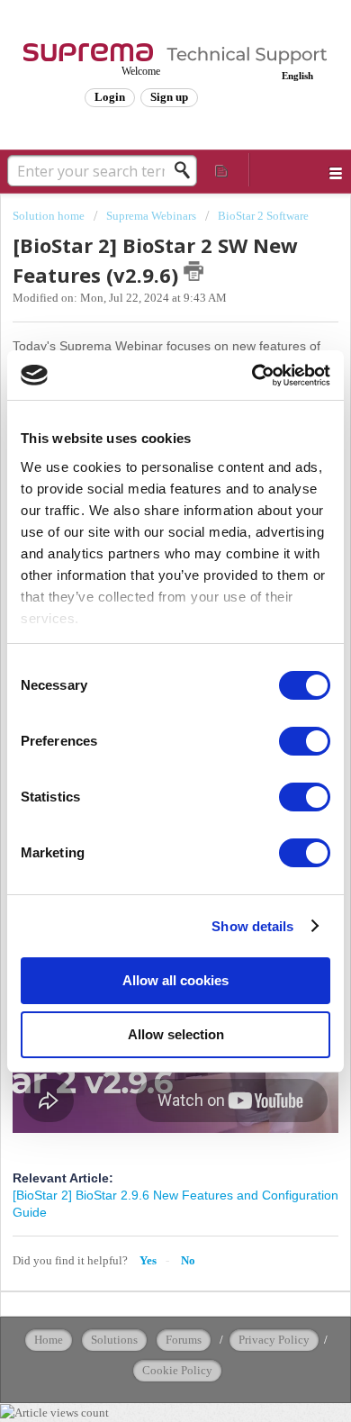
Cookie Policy (177, 1370)
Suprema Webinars (151, 215)
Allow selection (176, 1034)
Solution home (50, 215)
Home (48, 1339)
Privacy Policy (274, 1339)
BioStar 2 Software (263, 215)
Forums (184, 1339)
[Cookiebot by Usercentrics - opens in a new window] (252, 375)
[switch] (304, 741)
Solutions (114, 1339)
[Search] (187, 170)
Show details (252, 926)
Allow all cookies (175, 980)
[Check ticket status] (221, 169)
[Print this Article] (193, 271)
